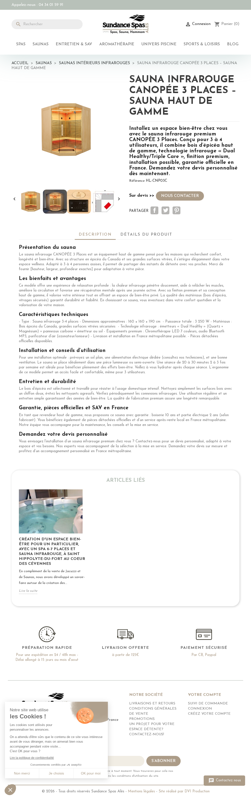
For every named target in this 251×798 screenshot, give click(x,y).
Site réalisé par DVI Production (184, 791)
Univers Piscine (158, 44)
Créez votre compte (209, 714)
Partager (154, 210)
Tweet (165, 210)
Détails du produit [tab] (146, 235)
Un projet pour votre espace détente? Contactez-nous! (152, 729)
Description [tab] (95, 235)
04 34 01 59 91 (51, 5)
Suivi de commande (208, 703)
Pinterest (176, 210)
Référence (137, 181)
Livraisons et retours (152, 703)
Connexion (200, 709)
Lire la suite (28, 591)
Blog (232, 44)
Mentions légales (141, 791)
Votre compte (204, 695)
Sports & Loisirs (202, 44)
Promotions (142, 719)
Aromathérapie (116, 44)
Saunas (41, 44)
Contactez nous (224, 781)
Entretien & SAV (74, 44)
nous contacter (180, 196)
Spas (20, 44)
